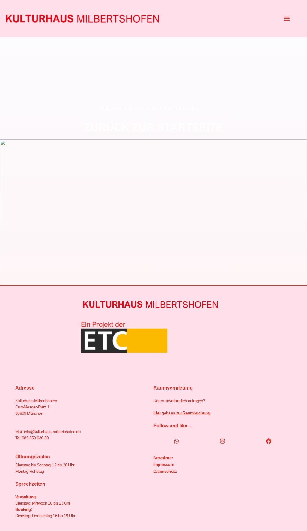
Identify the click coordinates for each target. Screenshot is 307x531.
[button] (287, 19)
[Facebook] (268, 441)
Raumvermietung (173, 387)
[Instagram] (222, 441)
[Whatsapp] (176, 441)
